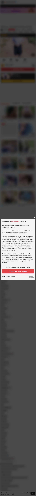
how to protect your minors (8, 276)
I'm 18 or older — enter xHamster (18, 271)
